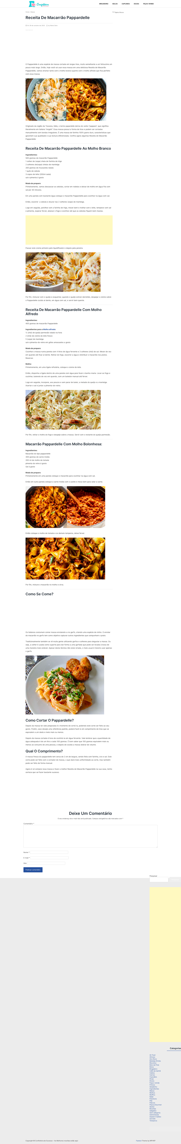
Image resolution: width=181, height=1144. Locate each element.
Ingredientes (154, 1089)
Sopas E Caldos (155, 1117)
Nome (26, 852)
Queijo (152, 1107)
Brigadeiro (153, 1069)
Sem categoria (155, 1113)
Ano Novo (153, 1059)
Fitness (152, 1085)
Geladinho (153, 1087)
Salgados (153, 1111)
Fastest (139, 1141)
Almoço (152, 1057)
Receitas (153, 1109)
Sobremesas (154, 1115)
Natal (151, 1097)
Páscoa (152, 1103)
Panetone (153, 1099)
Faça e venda (154, 1083)
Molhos (152, 1093)
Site (25, 863)
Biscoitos (153, 1063)
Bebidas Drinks (155, 1061)
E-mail (26, 858)
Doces (152, 1081)
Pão (151, 1101)
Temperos (153, 1121)
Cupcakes (153, 1077)
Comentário (28, 824)
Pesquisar (153, 876)
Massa (33, 12)
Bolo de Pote (154, 1065)
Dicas (152, 1079)
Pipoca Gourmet (156, 1105)
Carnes (152, 1075)
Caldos (152, 1073)
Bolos (152, 1067)
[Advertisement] (43, 45)
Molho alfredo (49, 329)
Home (27, 12)
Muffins (152, 1095)
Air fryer (153, 1055)
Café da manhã (155, 1071)
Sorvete (152, 1119)
